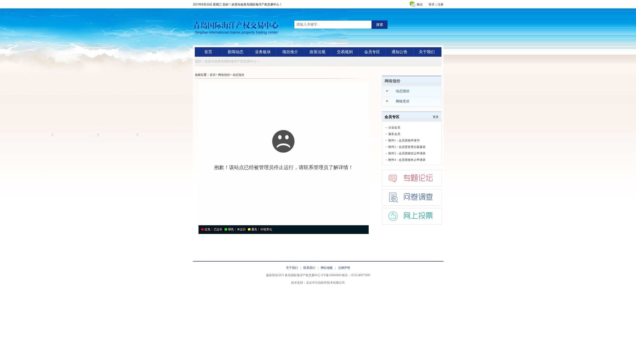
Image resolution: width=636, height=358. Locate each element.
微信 (420, 4)
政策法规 (317, 52)
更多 (436, 117)
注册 (440, 4)
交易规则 (345, 52)
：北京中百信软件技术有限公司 (324, 282)
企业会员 (394, 127)
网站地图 (327, 267)
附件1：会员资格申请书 (404, 140)
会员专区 (372, 52)
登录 (432, 4)
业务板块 (263, 52)
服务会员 (394, 134)
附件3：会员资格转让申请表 (407, 153)
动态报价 (238, 75)
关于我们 (427, 52)
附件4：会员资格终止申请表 (407, 160)
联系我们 (309, 267)
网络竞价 (403, 101)
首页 (208, 52)
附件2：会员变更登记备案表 (407, 147)
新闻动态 (235, 52)
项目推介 (290, 52)
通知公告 (399, 52)
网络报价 (224, 75)
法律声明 (344, 267)
